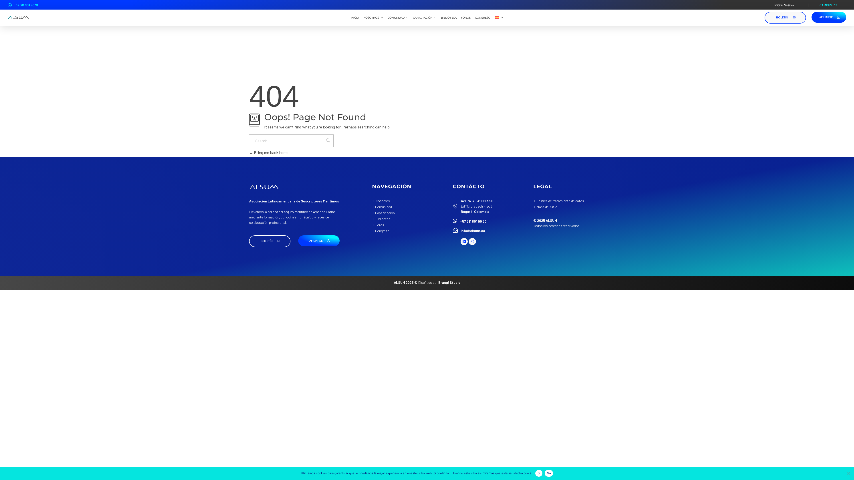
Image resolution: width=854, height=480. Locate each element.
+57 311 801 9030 (26, 5)
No (549, 473)
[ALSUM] (18, 17)
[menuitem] (499, 17)
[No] (848, 473)
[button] (269, 241)
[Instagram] (472, 241)
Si (539, 473)
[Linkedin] (464, 241)
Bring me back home (270, 152)
